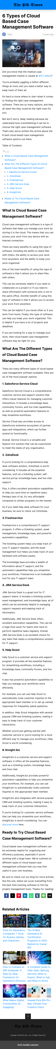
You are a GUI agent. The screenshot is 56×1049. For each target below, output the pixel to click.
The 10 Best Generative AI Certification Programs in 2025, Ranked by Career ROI (37, 939)
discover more (10, 824)
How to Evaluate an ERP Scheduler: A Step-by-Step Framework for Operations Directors (14, 973)
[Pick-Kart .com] (28, 1026)
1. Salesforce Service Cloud (21, 172)
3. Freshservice (15, 180)
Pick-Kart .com (28, 4)
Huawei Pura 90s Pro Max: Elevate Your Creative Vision (38, 1004)
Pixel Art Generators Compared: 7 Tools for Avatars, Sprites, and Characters (14, 935)
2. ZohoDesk (14, 176)
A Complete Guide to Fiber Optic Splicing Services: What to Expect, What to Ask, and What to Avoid (38, 973)
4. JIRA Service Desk (18, 184)
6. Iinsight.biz (14, 192)
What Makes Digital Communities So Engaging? (13, 1004)
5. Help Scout (14, 188)
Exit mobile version (28, 1044)
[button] (6, 895)
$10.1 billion (45, 75)
